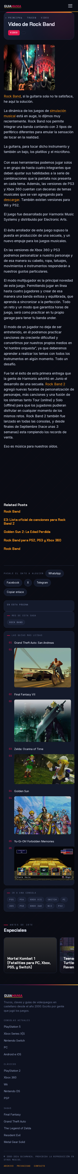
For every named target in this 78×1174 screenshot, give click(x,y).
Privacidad (24, 1166)
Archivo (8, 1166)
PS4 (22, 899)
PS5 (11, 899)
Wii (50, 906)
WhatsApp (54, 573)
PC (64, 899)
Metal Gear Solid (14, 1142)
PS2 (60, 906)
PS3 (22, 906)
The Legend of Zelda (17, 1128)
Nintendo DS (12, 1091)
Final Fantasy (12, 1114)
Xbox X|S (36, 899)
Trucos (31, 17)
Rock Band (12, 96)
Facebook (13, 582)
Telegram (42, 582)
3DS (11, 906)
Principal (15, 17)
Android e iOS (12, 1054)
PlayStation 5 (12, 1026)
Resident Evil (12, 1135)
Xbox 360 (36, 906)
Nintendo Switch (14, 1040)
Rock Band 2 (55, 384)
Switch (52, 899)
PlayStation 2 (12, 1070)
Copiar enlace (15, 591)
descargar (11, 200)
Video (45, 17)
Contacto (39, 1166)
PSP (6, 1098)
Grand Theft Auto (15, 1121)
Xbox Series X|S (14, 1033)
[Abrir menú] (70, 5)
